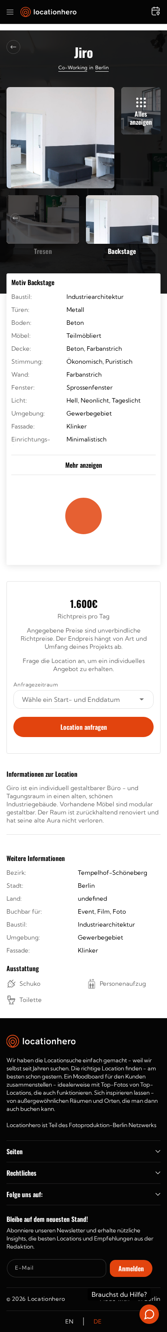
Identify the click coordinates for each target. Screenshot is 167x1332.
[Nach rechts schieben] (152, 218)
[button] (10, 12)
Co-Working (72, 67)
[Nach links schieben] (15, 218)
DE (98, 1321)
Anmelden (131, 1268)
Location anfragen (83, 727)
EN (69, 1321)
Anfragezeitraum (35, 684)
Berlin (102, 67)
